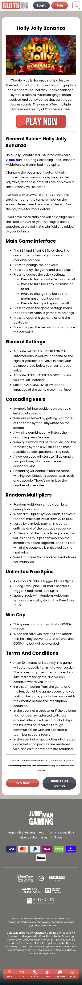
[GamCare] (25, 878)
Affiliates (56, 837)
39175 (54, 939)
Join (59, 5)
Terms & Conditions (61, 832)
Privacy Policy (29, 837)
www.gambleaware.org (22, 922)
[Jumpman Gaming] (41, 823)
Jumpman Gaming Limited (49, 932)
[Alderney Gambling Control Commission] (41, 900)
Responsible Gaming (21, 832)
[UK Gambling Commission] (30, 890)
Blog (44, 837)
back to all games (59, 783)
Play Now (22, 783)
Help (41, 832)
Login (41, 5)
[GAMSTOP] (57, 878)
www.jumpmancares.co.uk (58, 922)
